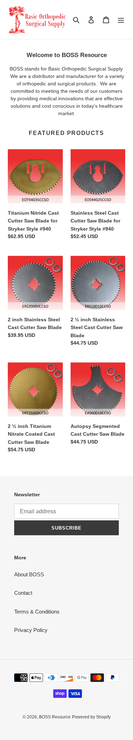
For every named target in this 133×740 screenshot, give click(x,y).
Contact (23, 593)
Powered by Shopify (91, 716)
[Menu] (120, 19)
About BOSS (29, 574)
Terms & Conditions (37, 612)
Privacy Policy (31, 630)
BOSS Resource (55, 716)
